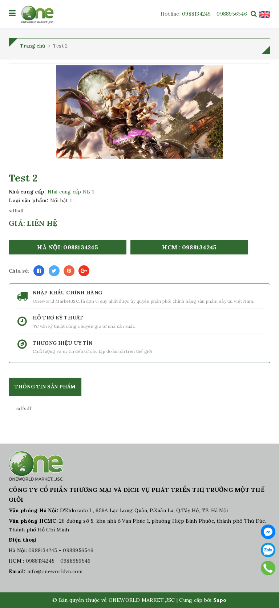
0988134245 (196, 14)
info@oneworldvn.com (55, 571)
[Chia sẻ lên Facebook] (38, 270)
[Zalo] (268, 550)
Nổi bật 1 (61, 200)
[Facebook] (268, 532)
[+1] (83, 270)
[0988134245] (268, 568)
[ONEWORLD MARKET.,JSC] (37, 14)
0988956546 (232, 14)
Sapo (220, 600)
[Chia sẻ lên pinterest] (69, 270)
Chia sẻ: (19, 271)
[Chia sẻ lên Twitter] (54, 270)
